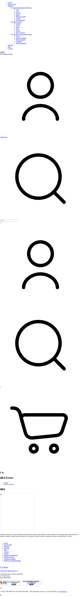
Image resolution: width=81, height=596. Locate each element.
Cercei (18, 25)
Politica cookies (9, 557)
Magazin (10, 6)
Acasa (10, 2)
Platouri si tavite (21, 16)
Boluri (18, 15)
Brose (17, 27)
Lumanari (19, 41)
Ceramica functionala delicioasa (22, 8)
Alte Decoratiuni (21, 43)
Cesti (17, 11)
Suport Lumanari (21, 38)
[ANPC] (10, 583)
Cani (17, 9)
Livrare (6, 553)
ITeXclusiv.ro (63, 591)
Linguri (18, 18)
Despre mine (12, 4)
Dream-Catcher (20, 40)
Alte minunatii (20, 20)
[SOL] (30, 583)
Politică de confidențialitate (12, 561)
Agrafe (18, 31)
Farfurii (18, 13)
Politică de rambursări (10, 555)
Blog (9, 47)
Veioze (18, 36)
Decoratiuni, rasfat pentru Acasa (22, 34)
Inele (17, 29)
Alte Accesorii (20, 32)
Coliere (18, 24)
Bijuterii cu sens (17, 22)
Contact (10, 48)
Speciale (10, 45)
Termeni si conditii (10, 559)
